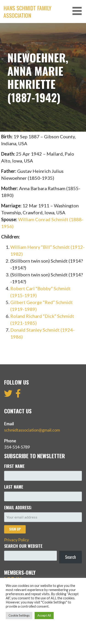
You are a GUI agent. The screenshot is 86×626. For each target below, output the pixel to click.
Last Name (13, 487)
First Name (14, 466)
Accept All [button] (44, 615)
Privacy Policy (16, 539)
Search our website (23, 546)
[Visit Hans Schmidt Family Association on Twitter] (8, 394)
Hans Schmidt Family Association (27, 11)
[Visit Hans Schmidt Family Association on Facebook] (18, 394)
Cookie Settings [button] (19, 615)
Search (70, 557)
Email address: (18, 507)
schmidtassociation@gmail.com (32, 429)
